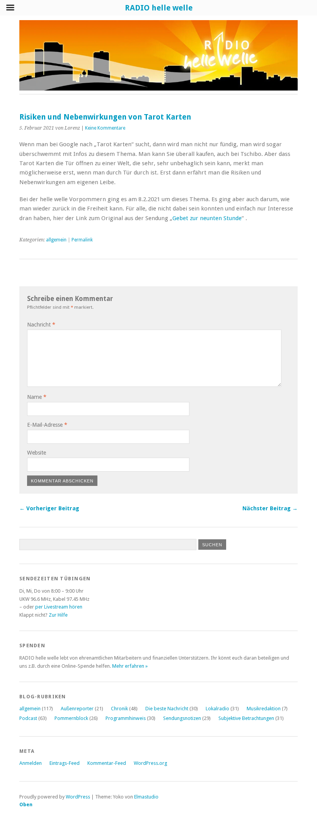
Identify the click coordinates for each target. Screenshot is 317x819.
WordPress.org (150, 763)
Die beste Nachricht (166, 708)
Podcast (28, 718)
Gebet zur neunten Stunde (207, 218)
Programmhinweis (126, 718)
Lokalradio (217, 708)
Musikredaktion (264, 708)
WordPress (78, 797)
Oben (25, 804)
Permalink (82, 240)
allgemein (56, 240)
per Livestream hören (58, 607)
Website (36, 453)
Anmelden (30, 763)
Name (36, 397)
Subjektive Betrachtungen (246, 718)
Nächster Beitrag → (270, 508)
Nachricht (41, 324)
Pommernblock (71, 718)
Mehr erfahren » (130, 666)
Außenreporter (77, 708)
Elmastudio (146, 797)
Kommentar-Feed (106, 763)
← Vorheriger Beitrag (49, 508)
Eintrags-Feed (64, 763)
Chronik (119, 708)
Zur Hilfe (58, 615)
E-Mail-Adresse (47, 425)
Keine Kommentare (105, 128)
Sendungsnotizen (182, 718)
